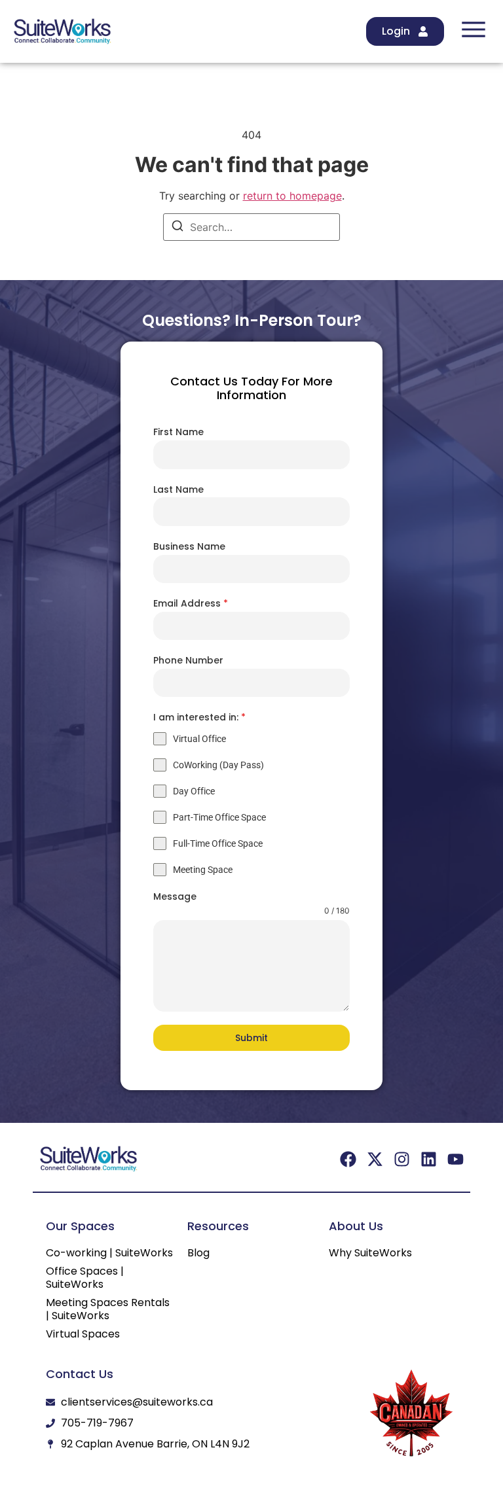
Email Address (190, 603)
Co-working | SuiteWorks (109, 1253)
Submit (251, 1037)
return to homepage (292, 195)
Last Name (178, 489)
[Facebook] (348, 1159)
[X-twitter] (375, 1159)
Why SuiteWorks (370, 1253)
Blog (198, 1253)
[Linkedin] (428, 1159)
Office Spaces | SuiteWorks (85, 1278)
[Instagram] (402, 1159)
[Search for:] (251, 227)
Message (174, 896)
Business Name (189, 546)
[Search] (177, 227)
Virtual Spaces (83, 1334)
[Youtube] (455, 1159)
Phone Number (188, 660)
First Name (178, 431)
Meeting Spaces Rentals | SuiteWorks (108, 1309)
